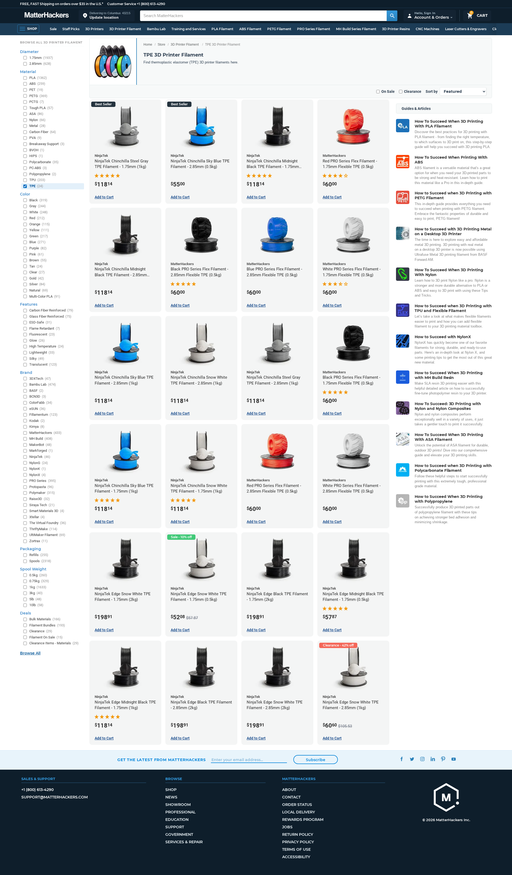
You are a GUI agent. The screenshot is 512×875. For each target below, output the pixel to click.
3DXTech (40, 379)
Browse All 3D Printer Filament (51, 42)
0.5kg (38, 575)
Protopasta (41, 487)
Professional (180, 812)
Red (37, 218)
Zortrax (38, 541)
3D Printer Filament (125, 29)
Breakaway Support (47, 144)
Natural (38, 290)
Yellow (39, 230)
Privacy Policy (298, 842)
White (38, 212)
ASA (36, 114)
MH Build (41, 439)
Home (147, 44)
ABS (37, 84)
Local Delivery (298, 812)
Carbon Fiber (42, 132)
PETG (38, 96)
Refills (38, 555)
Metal (37, 126)
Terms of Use (296, 849)
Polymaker (42, 493)
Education (177, 819)
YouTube (453, 759)
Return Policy (297, 834)
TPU (37, 180)
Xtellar (37, 517)
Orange (39, 224)
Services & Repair (184, 842)
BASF (36, 391)
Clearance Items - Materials (54, 643)
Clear (37, 272)
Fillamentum (43, 415)
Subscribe (315, 759)
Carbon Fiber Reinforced (51, 310)
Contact (291, 797)
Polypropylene (42, 174)
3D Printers (94, 29)
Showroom (178, 804)
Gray (37, 206)
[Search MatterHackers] (392, 15)
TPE (36, 186)
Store (161, 44)
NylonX (37, 475)
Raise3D (39, 499)
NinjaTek (39, 457)
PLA (38, 78)
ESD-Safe (40, 322)
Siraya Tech (42, 505)
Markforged (41, 451)
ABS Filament (250, 29)
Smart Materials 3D (46, 511)
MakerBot (40, 445)
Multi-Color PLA (44, 296)
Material (28, 71)
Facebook (401, 759)
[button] (107, 15)
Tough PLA (41, 108)
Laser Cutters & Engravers (465, 29)
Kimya (37, 427)
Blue (37, 242)
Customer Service (121, 4)
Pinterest (443, 759)
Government (179, 834)
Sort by (432, 91)
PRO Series (42, 481)
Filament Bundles (47, 625)
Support (174, 827)
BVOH (36, 150)
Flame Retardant (44, 328)
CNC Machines (427, 29)
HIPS (36, 156)
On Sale (388, 91)
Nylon (37, 120)
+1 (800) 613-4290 (151, 4)
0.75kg (39, 581)
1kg (37, 587)
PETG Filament (279, 29)
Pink (36, 254)
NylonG (38, 463)
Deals (25, 613)
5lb (35, 599)
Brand (26, 372)
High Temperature (46, 346)
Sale (53, 29)
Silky (36, 359)
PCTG (36, 102)
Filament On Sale (46, 637)
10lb (36, 605)
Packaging (30, 548)
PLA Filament (222, 29)
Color (25, 194)
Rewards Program (302, 819)
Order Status (297, 804)
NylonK (37, 469)
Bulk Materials (45, 619)
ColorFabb (40, 403)
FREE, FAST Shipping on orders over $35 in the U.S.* (61, 4)
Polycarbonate (44, 162)
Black (38, 200)
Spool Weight (33, 569)
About (289, 789)
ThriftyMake (43, 529)
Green (38, 236)
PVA (35, 138)
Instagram (422, 759)
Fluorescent (42, 334)
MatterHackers (45, 433)
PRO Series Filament (313, 29)
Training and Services (188, 29)
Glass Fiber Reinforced (50, 316)
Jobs (287, 827)
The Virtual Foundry (47, 523)
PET (36, 90)
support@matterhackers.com (54, 797)
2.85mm (40, 64)
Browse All (30, 653)
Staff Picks (70, 29)
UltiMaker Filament (47, 535)
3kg (36, 593)
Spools (40, 561)
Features (28, 304)
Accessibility (296, 856)
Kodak (37, 421)
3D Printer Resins (396, 29)
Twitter (412, 759)
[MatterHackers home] (46, 15)
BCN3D (37, 396)
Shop (171, 789)
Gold (36, 278)
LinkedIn (432, 759)
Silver (37, 284)
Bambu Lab (156, 29)
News (171, 797)
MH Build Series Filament (356, 29)
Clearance (412, 91)
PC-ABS (38, 168)
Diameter (29, 51)
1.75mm (41, 58)
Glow (37, 340)
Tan (36, 266)
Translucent (43, 364)
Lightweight (42, 352)
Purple (38, 248)
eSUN (37, 409)
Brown (38, 260)
